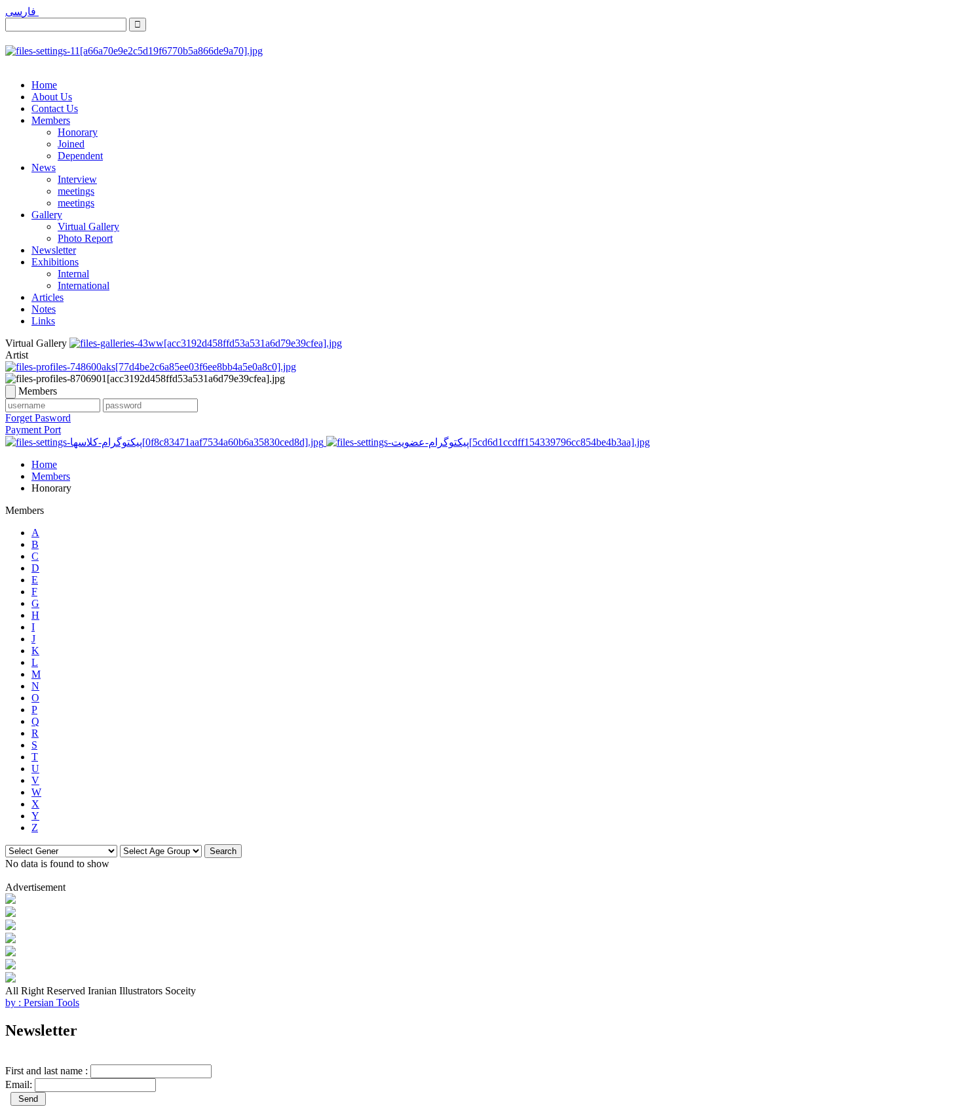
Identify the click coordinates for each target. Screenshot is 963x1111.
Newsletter (53, 250)
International (83, 285)
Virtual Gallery (88, 226)
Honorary (78, 132)
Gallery (46, 214)
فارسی (22, 11)
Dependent (80, 155)
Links (43, 320)
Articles (47, 297)
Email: (18, 1084)
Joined (71, 143)
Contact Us (54, 108)
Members (50, 120)
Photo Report (85, 238)
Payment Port (33, 429)
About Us (51, 96)
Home (44, 84)
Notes (43, 309)
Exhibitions (55, 261)
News (43, 167)
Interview (77, 179)
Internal (73, 273)
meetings (76, 191)
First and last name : (46, 1070)
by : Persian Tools (42, 1002)
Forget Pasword (38, 417)
